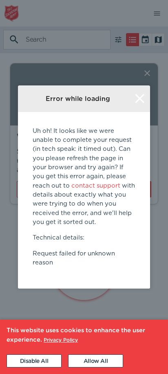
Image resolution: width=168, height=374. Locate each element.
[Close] (139, 98)
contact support (95, 186)
